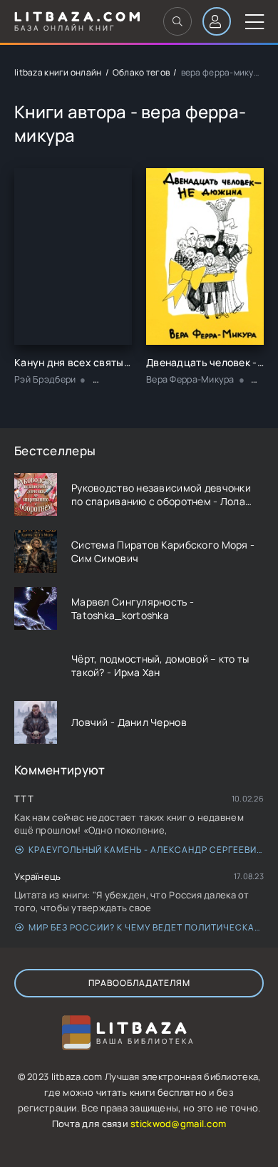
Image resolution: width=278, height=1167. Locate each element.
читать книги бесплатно (151, 1092)
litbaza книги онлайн (58, 72)
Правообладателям (139, 983)
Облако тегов (141, 72)
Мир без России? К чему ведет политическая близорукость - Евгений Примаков (146, 927)
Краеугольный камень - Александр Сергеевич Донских (146, 850)
